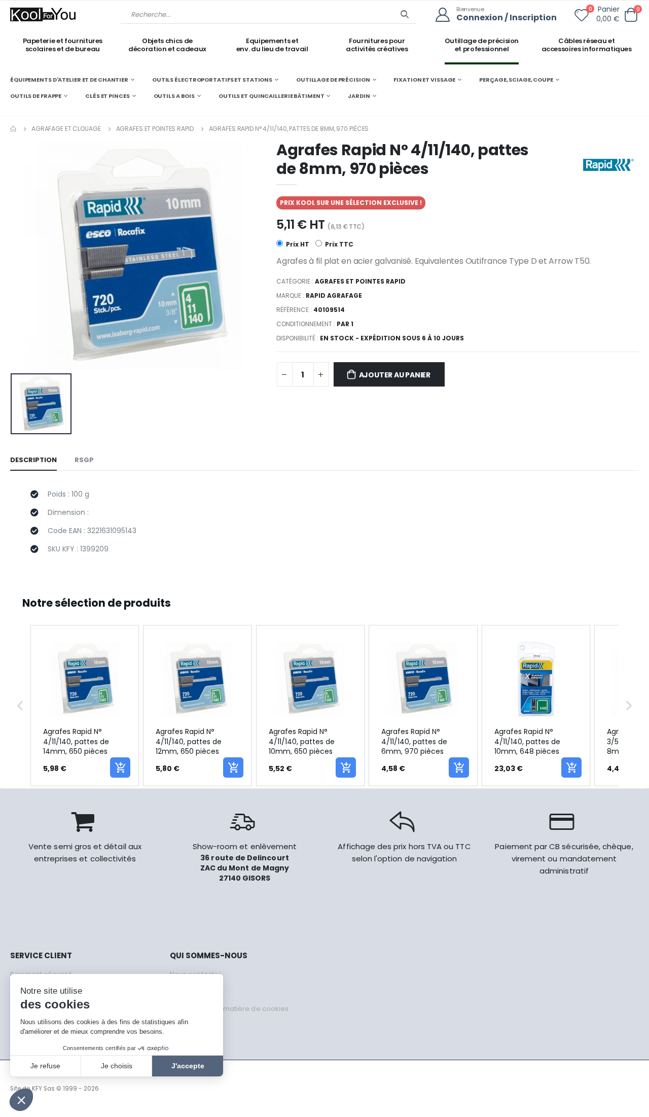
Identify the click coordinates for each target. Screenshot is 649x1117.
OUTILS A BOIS (174, 96)
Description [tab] (33, 460)
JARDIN (359, 96)
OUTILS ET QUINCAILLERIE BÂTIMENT (271, 96)
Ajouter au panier (394, 375)
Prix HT (296, 244)
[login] (446, 15)
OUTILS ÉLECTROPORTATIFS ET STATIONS (212, 80)
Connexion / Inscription (506, 18)
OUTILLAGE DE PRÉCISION (333, 80)
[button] (631, 15)
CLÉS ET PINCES (107, 96)
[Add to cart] (120, 767)
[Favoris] (581, 17)
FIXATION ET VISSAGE (424, 80)
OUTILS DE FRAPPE (35, 96)
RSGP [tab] (84, 460)
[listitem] (84, 705)
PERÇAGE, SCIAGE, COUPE (516, 80)
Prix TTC (338, 244)
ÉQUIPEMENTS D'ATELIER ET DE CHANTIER (69, 80)
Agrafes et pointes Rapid (155, 128)
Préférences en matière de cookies (229, 1009)
